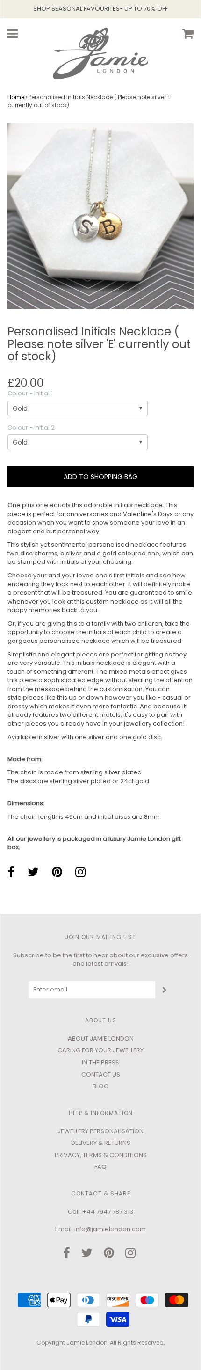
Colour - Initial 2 (31, 427)
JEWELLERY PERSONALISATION (100, 1131)
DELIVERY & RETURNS (100, 1142)
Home (15, 97)
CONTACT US (100, 1074)
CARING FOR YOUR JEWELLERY (100, 1050)
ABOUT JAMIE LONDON (101, 1038)
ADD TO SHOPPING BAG (100, 476)
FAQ (100, 1166)
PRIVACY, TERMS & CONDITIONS (101, 1155)
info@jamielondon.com (109, 1228)
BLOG (100, 1086)
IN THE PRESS (100, 1062)
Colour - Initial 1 (30, 393)
